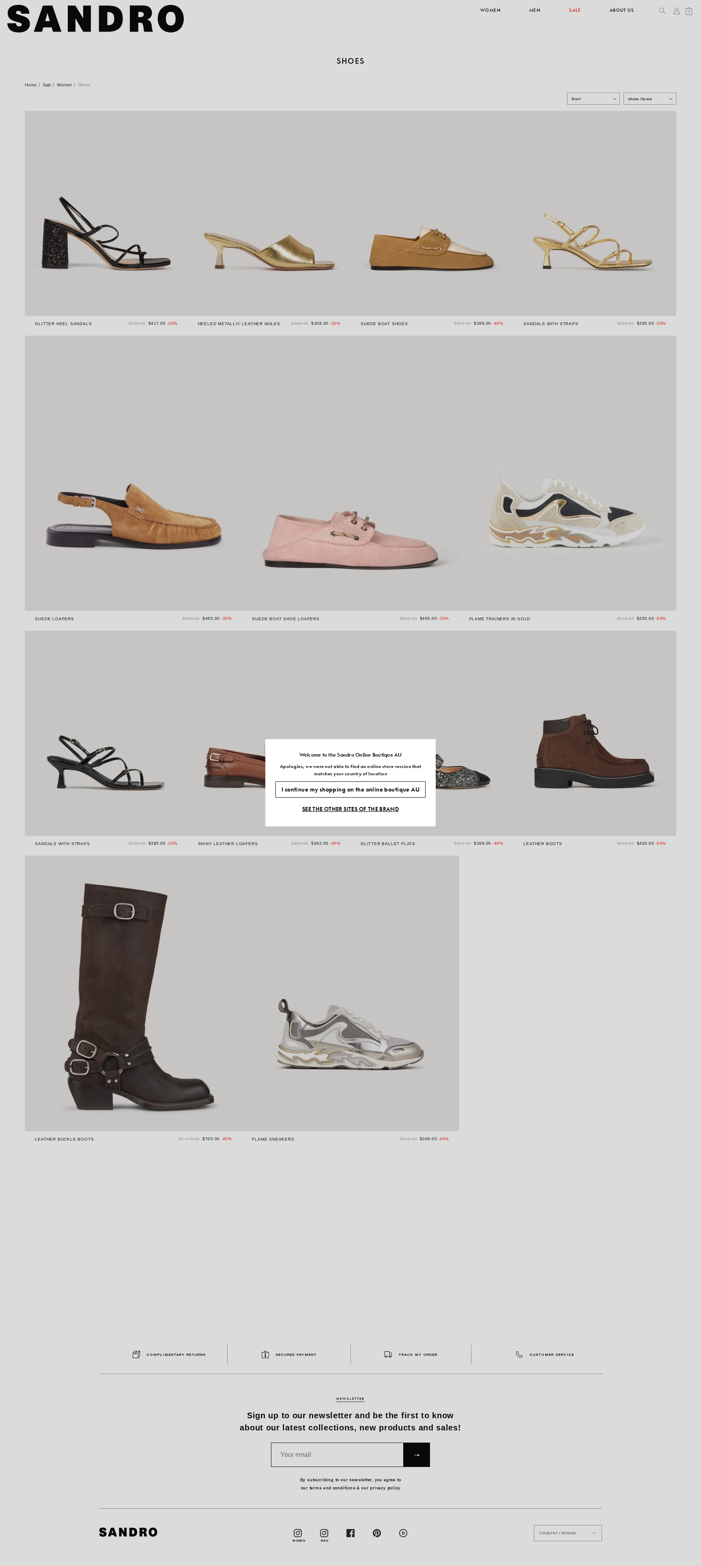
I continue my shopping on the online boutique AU (350, 790)
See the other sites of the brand (350, 809)
